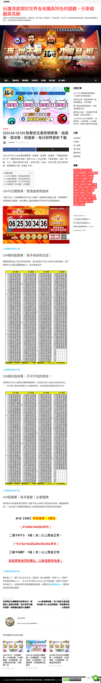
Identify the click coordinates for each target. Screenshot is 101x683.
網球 (85, 199)
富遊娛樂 (6, 2)
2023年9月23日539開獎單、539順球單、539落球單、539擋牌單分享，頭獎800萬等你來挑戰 (85, 121)
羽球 (94, 199)
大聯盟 (76, 181)
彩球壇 (43, 80)
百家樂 (93, 196)
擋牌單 (87, 187)
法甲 (87, 196)
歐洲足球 (76, 196)
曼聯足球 (76, 190)
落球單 (81, 201)
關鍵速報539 (55, 584)
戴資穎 (89, 184)
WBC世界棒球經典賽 (80, 173)
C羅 (75, 170)
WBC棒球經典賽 (92, 173)
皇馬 (75, 199)
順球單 (82, 204)
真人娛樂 (61, 80)
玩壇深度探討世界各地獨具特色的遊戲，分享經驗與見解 (48, 11)
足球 (91, 201)
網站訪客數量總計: (80, 226)
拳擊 (75, 187)
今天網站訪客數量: (80, 219)
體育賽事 (25, 80)
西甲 (86, 201)
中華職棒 (76, 176)
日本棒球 (93, 187)
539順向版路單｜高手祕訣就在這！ (19, 179)
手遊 (94, 184)
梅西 (83, 190)
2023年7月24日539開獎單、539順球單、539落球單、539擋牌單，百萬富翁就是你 (59, 659)
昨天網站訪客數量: (80, 223)
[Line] (95, 678)
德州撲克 (82, 184)
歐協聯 (76, 193)
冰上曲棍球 (84, 178)
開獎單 (76, 204)
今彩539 (76, 178)
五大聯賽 (90, 176)
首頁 (6, 80)
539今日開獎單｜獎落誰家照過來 (18, 176)
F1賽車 (80, 170)
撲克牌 (81, 187)
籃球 (80, 199)
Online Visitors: (79, 215)
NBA (90, 170)
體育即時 (16, 80)
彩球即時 (35, 80)
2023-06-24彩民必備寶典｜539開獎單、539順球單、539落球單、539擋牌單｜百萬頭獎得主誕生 (36, 660)
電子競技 (52, 80)
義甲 (89, 199)
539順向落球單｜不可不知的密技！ (19, 181)
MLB (85, 170)
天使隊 (89, 181)
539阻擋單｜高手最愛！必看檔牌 (18, 184)
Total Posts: (78, 230)
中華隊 (83, 176)
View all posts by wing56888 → (27, 623)
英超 (75, 201)
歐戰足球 (82, 193)
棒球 (87, 190)
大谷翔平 (82, 181)
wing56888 (11, 142)
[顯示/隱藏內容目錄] (29, 173)
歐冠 (92, 190)
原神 (91, 178)
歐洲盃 (89, 193)
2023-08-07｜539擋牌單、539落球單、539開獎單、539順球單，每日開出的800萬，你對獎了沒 (13, 660)
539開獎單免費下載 (11, 249)
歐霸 (83, 196)
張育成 (76, 184)
